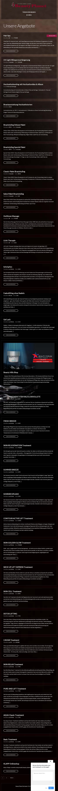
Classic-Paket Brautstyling (14, 171)
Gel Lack (6, 319)
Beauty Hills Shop (10, 372)
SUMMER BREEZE (11, 470)
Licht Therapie (9, 240)
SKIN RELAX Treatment (13, 664)
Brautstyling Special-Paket (14, 147)
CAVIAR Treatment (11, 640)
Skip (46, 788)
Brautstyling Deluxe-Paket (14, 125)
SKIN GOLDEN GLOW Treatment (17, 543)
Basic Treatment (10, 739)
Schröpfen (7, 267)
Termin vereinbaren (29, 12)
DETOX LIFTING (10, 614)
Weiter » (12, 777)
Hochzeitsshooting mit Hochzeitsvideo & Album (23, 84)
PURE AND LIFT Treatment (14, 689)
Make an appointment (10, 75)
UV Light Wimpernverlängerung (16, 60)
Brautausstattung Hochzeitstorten (17, 104)
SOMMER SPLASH (11, 494)
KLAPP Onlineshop (11, 764)
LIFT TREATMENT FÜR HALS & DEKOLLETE (21, 397)
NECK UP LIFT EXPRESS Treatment (18, 567)
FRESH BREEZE (9, 421)
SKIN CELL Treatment (12, 591)
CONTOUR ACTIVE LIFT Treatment (18, 518)
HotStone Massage (11, 216)
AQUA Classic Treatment (13, 715)
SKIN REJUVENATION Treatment (17, 445)
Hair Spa (6, 35)
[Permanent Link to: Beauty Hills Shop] (29, 368)
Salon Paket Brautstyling (13, 194)
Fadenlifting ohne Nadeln (13, 293)
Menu (30, 15)
